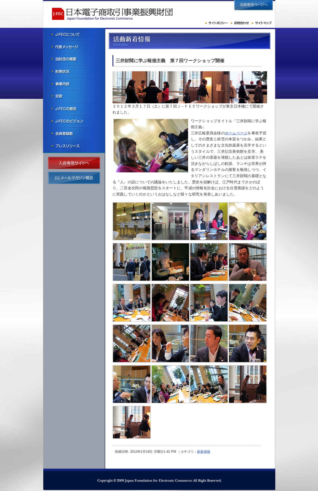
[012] (209, 280)
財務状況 (74, 71)
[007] (209, 239)
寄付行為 (74, 96)
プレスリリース (74, 146)
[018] (132, 361)
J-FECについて (74, 34)
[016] (209, 320)
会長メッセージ (74, 46)
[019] (170, 361)
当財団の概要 (74, 59)
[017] (248, 320)
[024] (170, 402)
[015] (170, 320)
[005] (132, 239)
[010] (248, 402)
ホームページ (236, 133)
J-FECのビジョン (74, 121)
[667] (132, 437)
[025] (209, 402)
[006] (170, 239)
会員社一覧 (74, 133)
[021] (248, 361)
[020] (209, 361)
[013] (248, 280)
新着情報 (203, 451)
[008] (248, 239)
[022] (132, 402)
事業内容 (74, 84)
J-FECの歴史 (74, 109)
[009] (132, 280)
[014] (132, 320)
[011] (170, 280)
